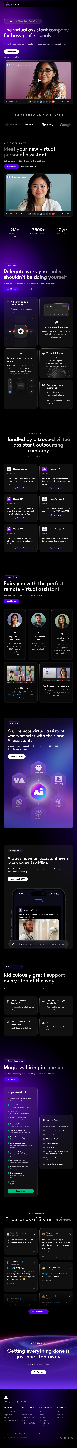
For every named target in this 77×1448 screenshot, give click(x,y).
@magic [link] (51, 1239)
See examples (16, 1007)
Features (42, 1417)
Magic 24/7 (8, 1415)
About (59, 1412)
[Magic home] (6, 1397)
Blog (41, 1412)
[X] (61, 1438)
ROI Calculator (44, 1423)
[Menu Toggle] (69, 4)
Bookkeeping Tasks (28, 1423)
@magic (20, 1239)
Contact (60, 1417)
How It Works (43, 1426)
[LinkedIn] (65, 1438)
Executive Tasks (27, 1412)
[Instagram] (72, 1438)
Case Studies (43, 1420)
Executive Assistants (11, 1412)
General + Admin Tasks (30, 1415)
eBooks (41, 1415)
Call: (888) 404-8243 (11, 1420)
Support (6, 1417)
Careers (60, 1415)
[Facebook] (68, 1438)
